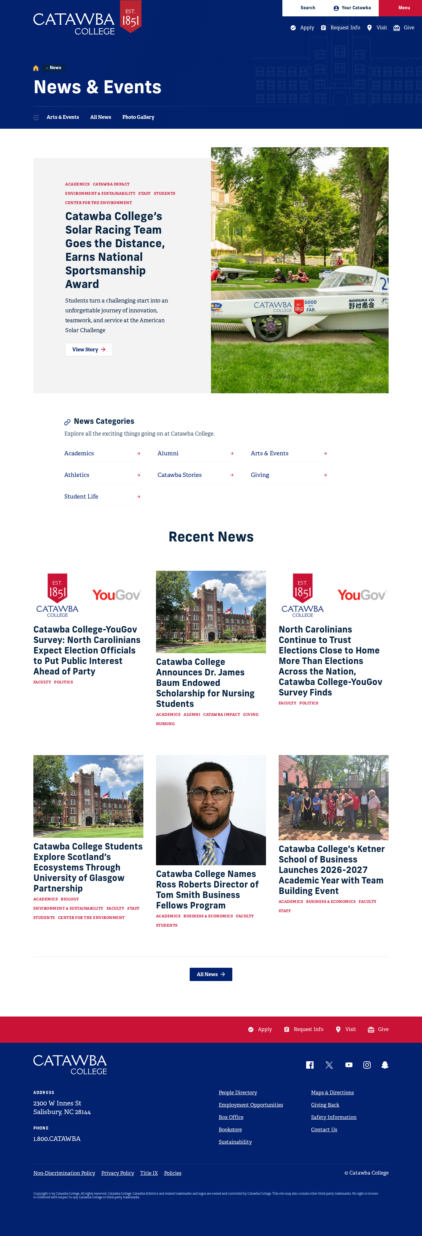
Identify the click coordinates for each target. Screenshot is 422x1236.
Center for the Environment (98, 202)
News (55, 68)
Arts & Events (63, 117)
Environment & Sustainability (100, 193)
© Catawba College (366, 1173)
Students (164, 193)
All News (100, 117)
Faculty (42, 682)
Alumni (192, 714)
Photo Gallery (138, 117)
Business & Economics (208, 916)
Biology (70, 899)
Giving (251, 714)
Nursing (165, 723)
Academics (77, 184)
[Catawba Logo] (70, 1065)
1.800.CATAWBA (57, 1139)
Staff (144, 193)
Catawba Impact (111, 184)
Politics (63, 682)
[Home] (35, 68)
